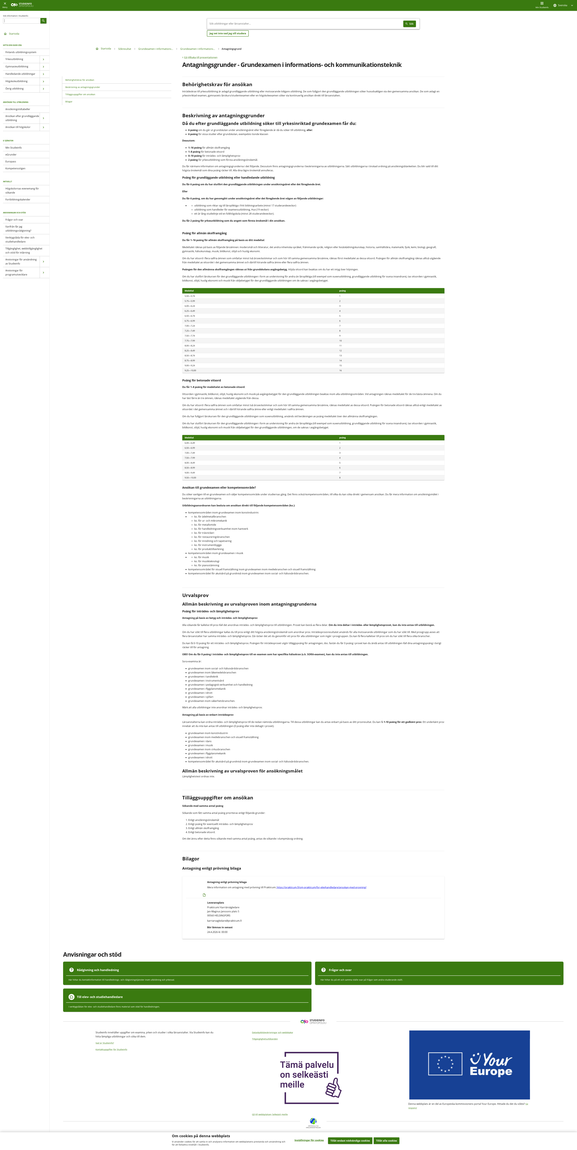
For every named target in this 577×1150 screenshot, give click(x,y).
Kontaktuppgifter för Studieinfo (111, 1049)
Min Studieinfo (542, 7)
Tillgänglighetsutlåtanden (265, 1039)
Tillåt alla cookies (386, 1140)
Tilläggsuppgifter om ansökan (80, 94)
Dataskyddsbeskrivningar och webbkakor (272, 1032)
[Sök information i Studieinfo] (43, 20)
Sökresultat (124, 49)
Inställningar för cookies (309, 1140)
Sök (411, 23)
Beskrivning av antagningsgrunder (82, 87)
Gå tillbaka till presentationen (200, 57)
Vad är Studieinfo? (105, 1043)
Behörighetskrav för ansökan (79, 79)
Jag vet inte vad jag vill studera (227, 33)
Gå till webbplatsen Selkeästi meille (270, 1114)
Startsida (14, 33)
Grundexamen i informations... (155, 49)
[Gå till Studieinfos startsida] (23, 5)
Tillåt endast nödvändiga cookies (350, 1140)
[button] (563, 5)
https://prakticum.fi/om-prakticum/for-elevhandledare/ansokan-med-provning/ (321, 887)
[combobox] (304, 23)
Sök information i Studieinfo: (15, 15)
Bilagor (68, 101)
